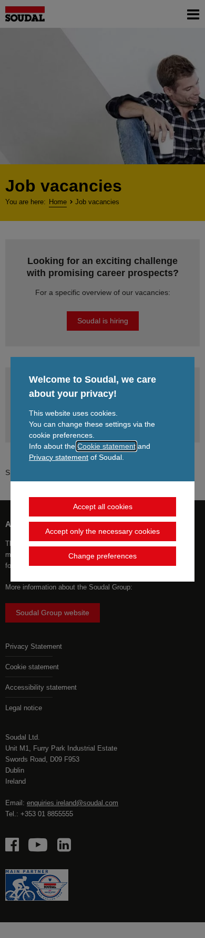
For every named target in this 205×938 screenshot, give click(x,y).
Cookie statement (106, 446)
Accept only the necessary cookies (102, 531)
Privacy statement (58, 457)
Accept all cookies (102, 506)
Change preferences (102, 556)
